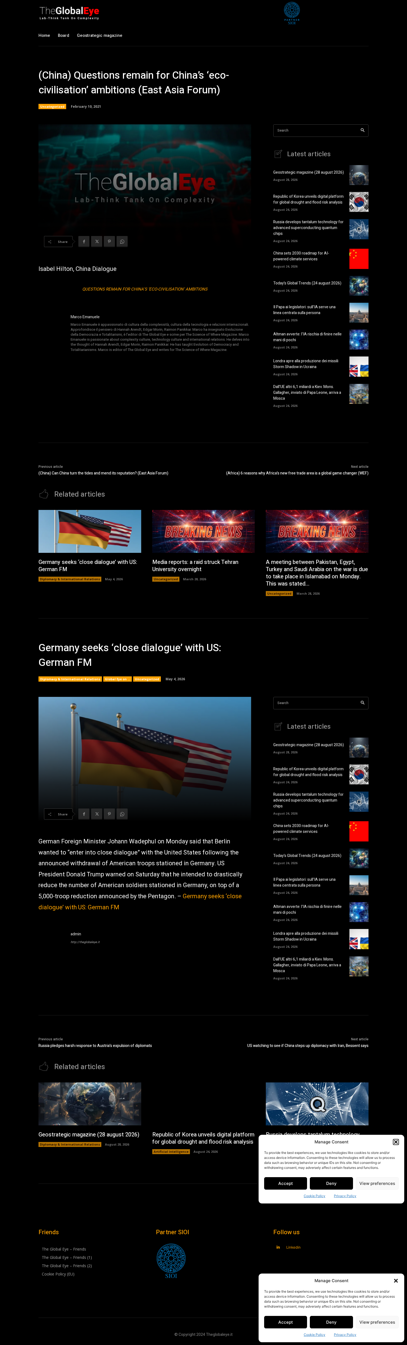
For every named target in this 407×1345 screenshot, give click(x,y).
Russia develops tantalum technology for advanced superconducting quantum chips (308, 228)
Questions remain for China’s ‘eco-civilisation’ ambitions (144, 289)
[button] (396, 1281)
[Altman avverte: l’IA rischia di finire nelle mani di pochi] (359, 340)
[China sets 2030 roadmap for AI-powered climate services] (359, 259)
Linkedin (293, 1247)
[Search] (363, 130)
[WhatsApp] (122, 241)
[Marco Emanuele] (51, 333)
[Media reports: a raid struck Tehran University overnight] (203, 531)
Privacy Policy (345, 1335)
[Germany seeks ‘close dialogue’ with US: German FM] (89, 531)
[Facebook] (83, 241)
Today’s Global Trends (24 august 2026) (307, 283)
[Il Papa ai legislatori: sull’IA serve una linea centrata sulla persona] (359, 313)
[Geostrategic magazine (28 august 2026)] (359, 175)
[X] (96, 241)
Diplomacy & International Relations (70, 579)
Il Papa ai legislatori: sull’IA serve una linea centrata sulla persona (304, 310)
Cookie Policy (314, 1335)
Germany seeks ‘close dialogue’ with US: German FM (87, 565)
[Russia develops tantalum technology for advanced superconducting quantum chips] (359, 229)
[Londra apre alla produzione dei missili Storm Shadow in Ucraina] (359, 366)
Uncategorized (52, 106)
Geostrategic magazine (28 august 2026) (308, 172)
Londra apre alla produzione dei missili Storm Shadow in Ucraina (305, 364)
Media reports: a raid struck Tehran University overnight (195, 565)
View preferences (377, 1322)
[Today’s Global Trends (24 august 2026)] (359, 286)
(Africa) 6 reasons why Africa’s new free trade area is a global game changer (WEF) (297, 473)
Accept (285, 1322)
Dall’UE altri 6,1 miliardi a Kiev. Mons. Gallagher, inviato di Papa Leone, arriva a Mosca (307, 392)
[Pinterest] (109, 241)
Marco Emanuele (85, 317)
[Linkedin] (278, 1247)
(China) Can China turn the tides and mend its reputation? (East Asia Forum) (103, 473)
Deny (331, 1322)
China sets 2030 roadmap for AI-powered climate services (301, 256)
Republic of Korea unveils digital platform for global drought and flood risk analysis (308, 199)
